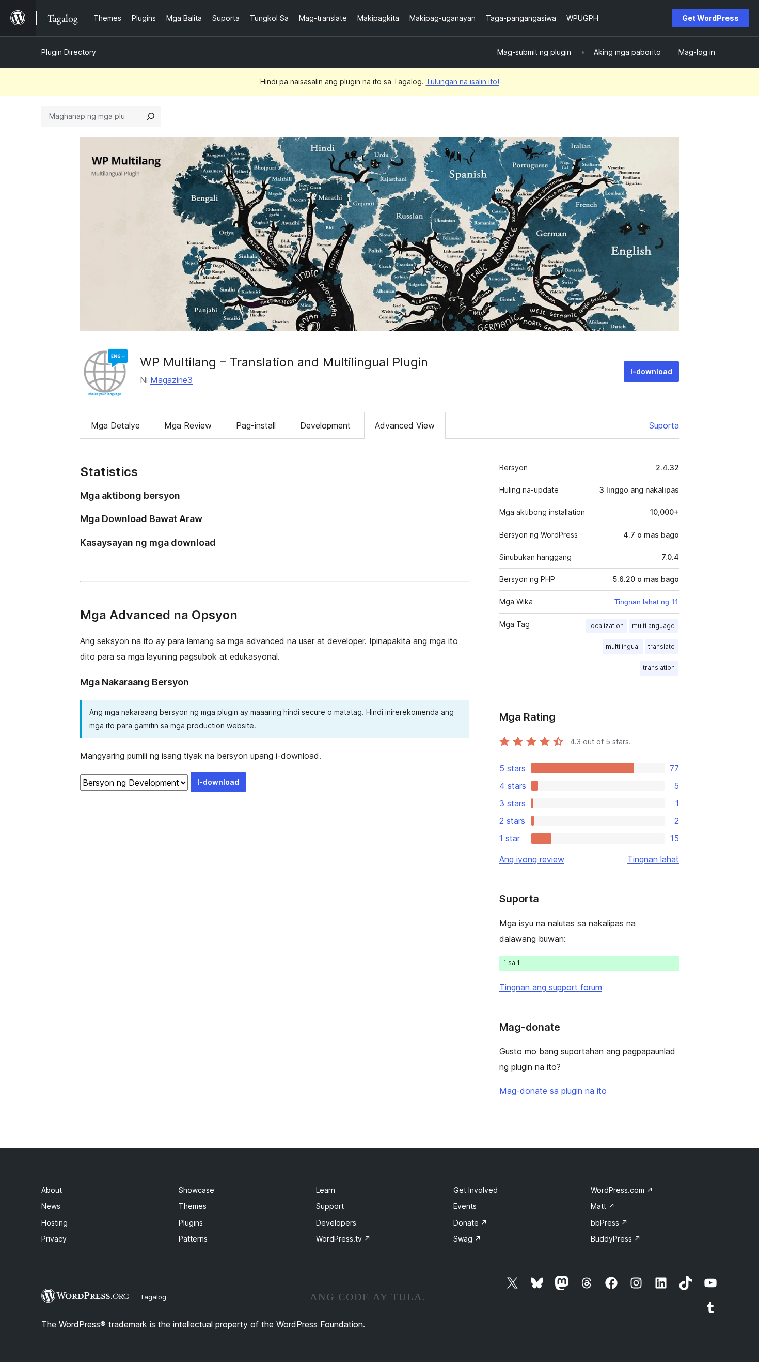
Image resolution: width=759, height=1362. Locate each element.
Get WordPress (710, 17)
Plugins (191, 1222)
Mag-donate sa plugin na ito (553, 1090)
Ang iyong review (531, 859)
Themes (193, 1206)
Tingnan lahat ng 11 (646, 602)
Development (325, 425)
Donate (470, 1222)
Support (330, 1206)
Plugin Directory (68, 52)
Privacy (54, 1238)
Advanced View (405, 425)
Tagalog (153, 1297)
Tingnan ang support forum (550, 987)
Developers (336, 1222)
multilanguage (653, 626)
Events (465, 1206)
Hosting (54, 1222)
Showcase (196, 1190)
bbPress (609, 1222)
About (51, 1190)
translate (661, 646)
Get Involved (475, 1190)
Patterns (193, 1238)
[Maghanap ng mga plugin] (150, 116)
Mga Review (188, 425)
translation (659, 667)
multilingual (623, 646)
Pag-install (256, 425)
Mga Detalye (115, 425)
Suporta (664, 425)
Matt (603, 1206)
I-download (651, 371)
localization (606, 626)
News (50, 1206)
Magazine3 (171, 380)
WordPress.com (622, 1190)
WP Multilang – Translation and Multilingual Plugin (284, 362)
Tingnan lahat (653, 859)
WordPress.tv (343, 1238)
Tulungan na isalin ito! (462, 81)
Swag (467, 1238)
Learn (325, 1190)
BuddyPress (616, 1238)
